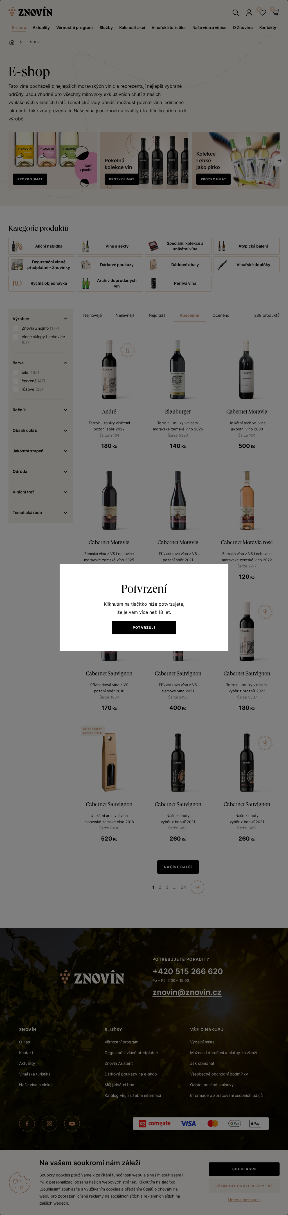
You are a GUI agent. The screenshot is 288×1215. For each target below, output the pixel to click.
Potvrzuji (144, 627)
